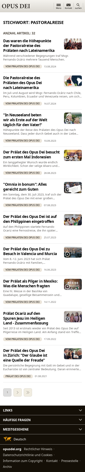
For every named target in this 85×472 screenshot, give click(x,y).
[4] (28, 392)
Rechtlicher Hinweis (38, 449)
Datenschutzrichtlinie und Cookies (27, 455)
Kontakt (52, 461)
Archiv (7, 467)
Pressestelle (69, 461)
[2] (17, 392)
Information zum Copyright (23, 461)
